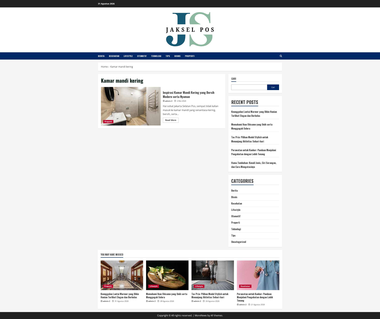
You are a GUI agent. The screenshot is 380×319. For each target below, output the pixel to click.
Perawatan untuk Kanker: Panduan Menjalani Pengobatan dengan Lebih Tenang (255, 297)
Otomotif (142, 55)
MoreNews (201, 315)
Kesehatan (114, 55)
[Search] (281, 56)
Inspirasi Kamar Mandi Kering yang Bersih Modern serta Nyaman (131, 106)
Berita (101, 55)
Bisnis (177, 55)
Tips (168, 55)
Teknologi (156, 55)
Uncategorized (238, 242)
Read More (172, 121)
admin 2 (168, 101)
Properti (189, 55)
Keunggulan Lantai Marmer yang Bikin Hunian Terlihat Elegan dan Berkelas (120, 295)
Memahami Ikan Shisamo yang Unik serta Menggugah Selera (166, 295)
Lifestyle (128, 55)
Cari (233, 78)
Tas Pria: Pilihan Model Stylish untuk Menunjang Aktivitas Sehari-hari (209, 295)
